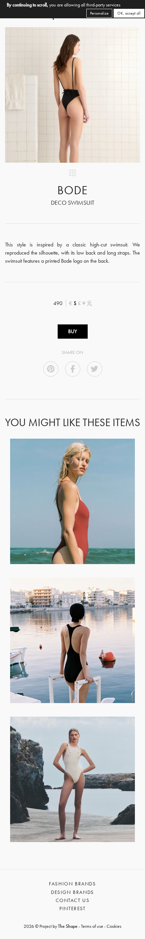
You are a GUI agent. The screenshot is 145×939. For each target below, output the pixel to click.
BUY (72, 331)
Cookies (114, 926)
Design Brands (72, 892)
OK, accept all (129, 13)
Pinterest (72, 908)
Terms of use (92, 926)
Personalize (99, 13)
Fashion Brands (72, 883)
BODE (72, 190)
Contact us (73, 900)
